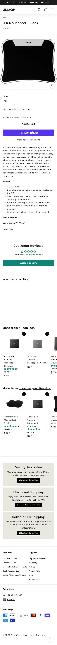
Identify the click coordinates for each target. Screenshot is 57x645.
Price (5, 96)
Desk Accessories (11, 571)
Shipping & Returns (38, 558)
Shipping (7, 117)
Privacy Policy (35, 571)
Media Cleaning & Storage (15, 575)
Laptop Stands (9, 563)
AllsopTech (27, 328)
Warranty (33, 563)
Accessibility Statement (35, 635)
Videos (32, 567)
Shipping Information (28, 533)
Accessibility (34, 579)
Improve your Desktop (35, 388)
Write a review (28, 262)
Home (5, 18)
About (31, 575)
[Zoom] (52, 85)
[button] (10, 369)
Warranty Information (28, 480)
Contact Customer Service (28, 505)
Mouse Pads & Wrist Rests (15, 567)
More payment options (28, 139)
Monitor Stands (10, 558)
